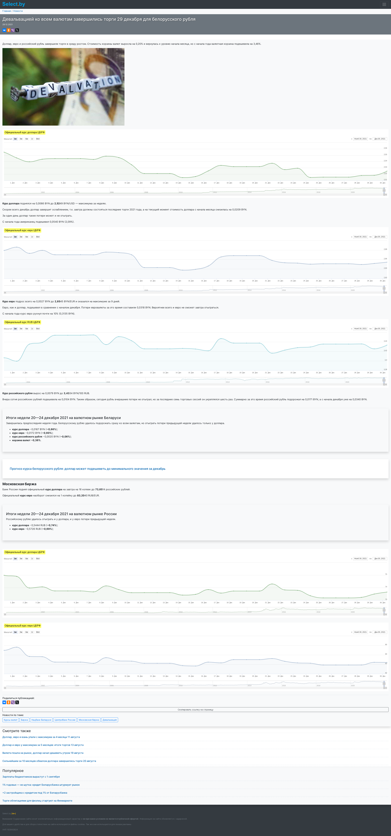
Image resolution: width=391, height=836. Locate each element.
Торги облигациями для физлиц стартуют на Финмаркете (37, 800)
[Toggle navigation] (384, 4)
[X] (17, 30)
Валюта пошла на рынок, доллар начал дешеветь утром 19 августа (42, 752)
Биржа (24, 720)
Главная (6, 11)
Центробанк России (65, 720)
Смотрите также (16, 731)
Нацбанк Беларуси (41, 720)
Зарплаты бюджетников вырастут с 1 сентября (31, 776)
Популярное (13, 771)
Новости (18, 11)
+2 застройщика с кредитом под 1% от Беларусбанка (34, 792)
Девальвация (110, 720)
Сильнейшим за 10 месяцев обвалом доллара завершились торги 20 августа (49, 760)
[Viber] (13, 30)
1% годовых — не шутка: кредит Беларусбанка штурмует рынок (41, 784)
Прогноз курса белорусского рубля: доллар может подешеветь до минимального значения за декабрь (87, 469)
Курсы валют (10, 720)
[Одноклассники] (8, 30)
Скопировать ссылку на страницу (195, 709)
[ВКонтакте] (4, 30)
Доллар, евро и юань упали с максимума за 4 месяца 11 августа (41, 736)
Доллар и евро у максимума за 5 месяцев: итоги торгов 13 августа (43, 744)
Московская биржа (89, 720)
